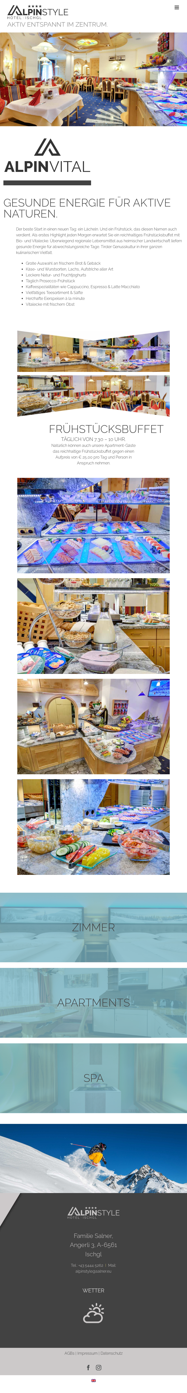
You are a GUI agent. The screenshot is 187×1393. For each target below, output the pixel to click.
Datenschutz (112, 1353)
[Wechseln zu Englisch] (93, 1380)
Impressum (87, 1353)
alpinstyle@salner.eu (93, 1271)
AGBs (70, 1353)
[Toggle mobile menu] (177, 7)
